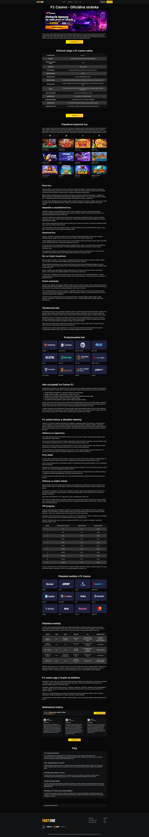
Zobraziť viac (74, 739)
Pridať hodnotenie (99, 713)
